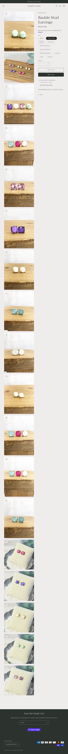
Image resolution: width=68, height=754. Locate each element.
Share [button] (41, 94)
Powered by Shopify (18, 750)
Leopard (58, 53)
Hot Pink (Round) (45, 46)
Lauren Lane (11, 750)
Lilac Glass (51, 42)
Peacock (51, 57)
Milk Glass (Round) (46, 53)
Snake (42, 57)
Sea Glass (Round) (46, 50)
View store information (46, 85)
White (42, 39)
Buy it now (51, 74)
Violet (41, 42)
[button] (3, 6)
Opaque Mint (51, 38)
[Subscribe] (47, 723)
